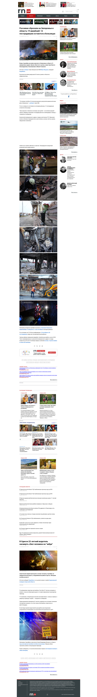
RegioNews (22, 71)
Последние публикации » (25, 390)
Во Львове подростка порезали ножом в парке (31, 528)
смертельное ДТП (47, 658)
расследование (32, 658)
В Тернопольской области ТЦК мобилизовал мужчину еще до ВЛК (35, 489)
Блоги (74, 15)
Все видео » (74, 152)
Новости (31, 15)
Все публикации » (73, 57)
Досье (57, 15)
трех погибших (39, 329)
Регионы (48, 15)
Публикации (40, 15)
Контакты (20, 682)
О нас (19, 681)
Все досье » (74, 192)
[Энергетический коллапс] (26, 23)
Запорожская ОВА (30, 362)
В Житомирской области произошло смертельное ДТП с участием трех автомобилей (37, 671)
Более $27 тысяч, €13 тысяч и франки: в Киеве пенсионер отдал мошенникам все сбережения (35, 523)
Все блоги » (75, 90)
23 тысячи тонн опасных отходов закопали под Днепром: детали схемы (37, 514)
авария (40, 658)
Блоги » (62, 59)
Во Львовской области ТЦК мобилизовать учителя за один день (35, 518)
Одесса (22, 658)
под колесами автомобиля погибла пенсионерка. (32, 644)
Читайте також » (23, 366)
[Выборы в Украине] (70, 23)
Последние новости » (24, 486)
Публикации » (63, 26)
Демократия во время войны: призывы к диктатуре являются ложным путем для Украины (72, 66)
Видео (65, 15)
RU (78, 9)
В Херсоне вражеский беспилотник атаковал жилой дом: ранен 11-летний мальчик (37, 499)
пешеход (53, 658)
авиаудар (37, 362)
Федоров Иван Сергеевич (45, 362)
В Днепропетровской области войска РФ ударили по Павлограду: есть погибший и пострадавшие (36, 509)
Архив (19, 685)
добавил (31, 103)
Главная (22, 15)
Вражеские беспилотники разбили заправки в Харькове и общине (35, 504)
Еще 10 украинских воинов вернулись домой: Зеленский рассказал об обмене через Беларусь (36, 533)
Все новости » (53, 379)
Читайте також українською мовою (44, 36)
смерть (26, 658)
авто (37, 658)
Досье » (62, 154)
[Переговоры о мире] (56, 23)
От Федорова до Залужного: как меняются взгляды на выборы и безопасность (72, 84)
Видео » (62, 100)
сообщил (26, 69)
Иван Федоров (44, 69)
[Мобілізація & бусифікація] (41, 23)
